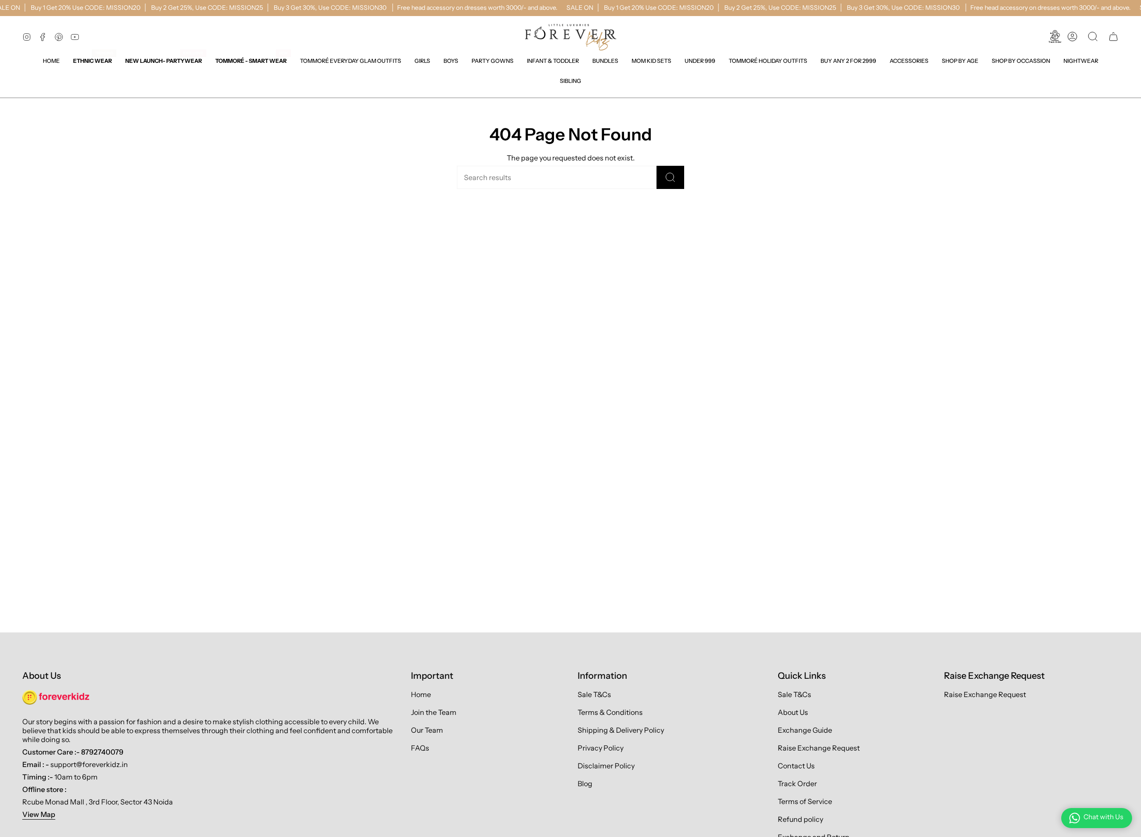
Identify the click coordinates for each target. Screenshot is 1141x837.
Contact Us (796, 765)
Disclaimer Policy (606, 765)
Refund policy (800, 819)
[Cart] (1113, 36)
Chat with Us (1103, 816)
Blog (585, 783)
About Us (793, 712)
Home (421, 694)
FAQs (420, 747)
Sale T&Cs (594, 694)
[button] (422, 61)
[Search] (670, 177)
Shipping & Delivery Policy (621, 730)
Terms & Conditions (610, 712)
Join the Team (433, 712)
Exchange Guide (805, 730)
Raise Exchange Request (819, 747)
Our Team (427, 730)
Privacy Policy (601, 747)
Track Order (797, 783)
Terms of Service (805, 801)
